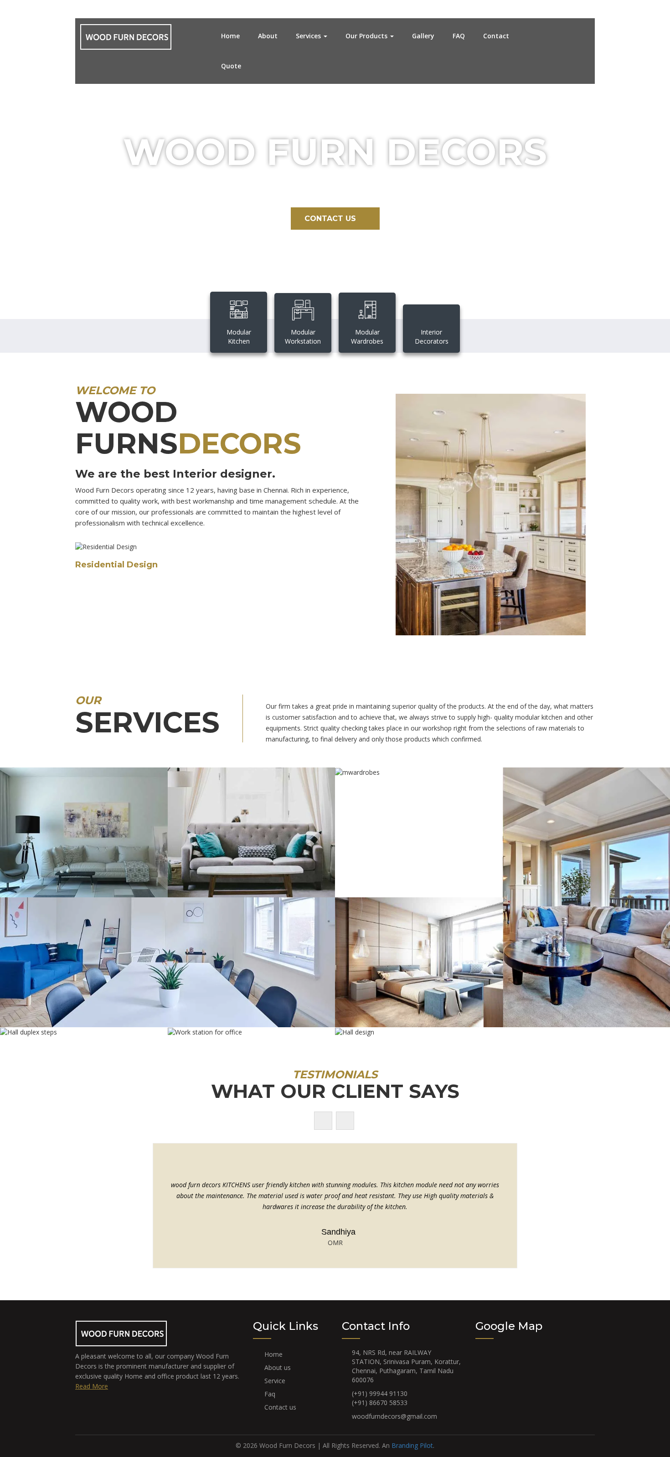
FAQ (459, 35)
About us (277, 1367)
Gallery (423, 35)
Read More (91, 1386)
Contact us (280, 1407)
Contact (496, 35)
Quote (231, 66)
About (268, 35)
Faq (269, 1394)
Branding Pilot (412, 1445)
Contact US (330, 218)
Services (309, 35)
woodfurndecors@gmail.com (394, 1416)
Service (274, 1380)
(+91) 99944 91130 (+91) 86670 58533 (379, 1398)
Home (230, 35)
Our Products (367, 35)
